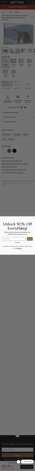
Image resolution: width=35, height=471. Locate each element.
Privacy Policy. (19, 248)
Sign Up (30, 239)
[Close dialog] (33, 218)
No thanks (17, 242)
